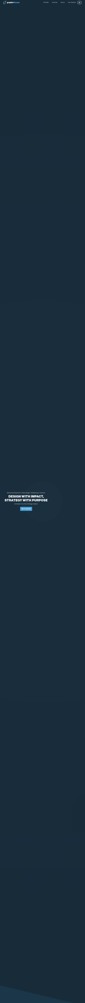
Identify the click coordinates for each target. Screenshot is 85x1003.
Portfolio (46, 2)
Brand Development (14, 493)
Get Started (72, 2)
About (63, 2)
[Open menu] (79, 2)
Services (54, 2)
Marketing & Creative (38, 493)
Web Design (26, 493)
